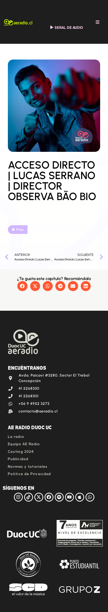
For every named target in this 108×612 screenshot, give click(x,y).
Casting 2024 (21, 451)
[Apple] (79, 497)
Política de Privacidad (29, 473)
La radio (16, 436)
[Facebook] (49, 497)
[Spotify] (59, 497)
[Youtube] (69, 497)
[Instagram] (18, 497)
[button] (22, 286)
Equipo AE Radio (24, 443)
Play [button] (20, 230)
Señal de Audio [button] (69, 27)
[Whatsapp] (89, 497)
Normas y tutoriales (28, 466)
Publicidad (18, 458)
